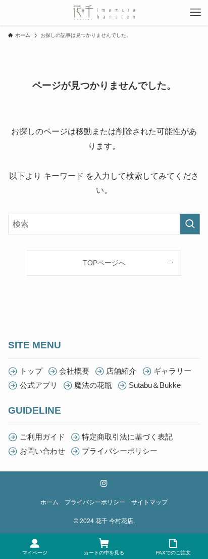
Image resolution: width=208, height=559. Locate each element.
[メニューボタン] (195, 12)
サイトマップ (149, 502)
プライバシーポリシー (95, 502)
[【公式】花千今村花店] (104, 12)
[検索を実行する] (190, 224)
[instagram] (104, 483)
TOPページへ (104, 263)
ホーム (49, 502)
